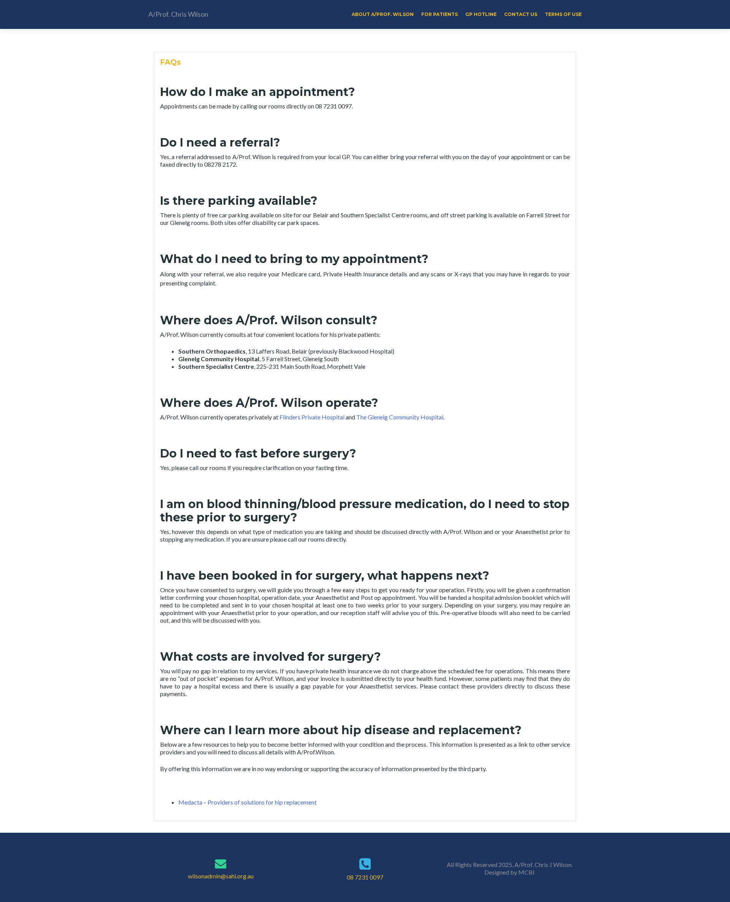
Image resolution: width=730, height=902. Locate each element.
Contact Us (520, 14)
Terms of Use (563, 14)
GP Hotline (481, 14)
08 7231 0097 (365, 877)
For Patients (439, 14)
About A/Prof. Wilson (383, 14)
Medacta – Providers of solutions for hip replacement (248, 802)
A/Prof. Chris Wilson (178, 14)
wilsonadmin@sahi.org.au (221, 876)
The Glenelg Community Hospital (399, 417)
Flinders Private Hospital (311, 417)
